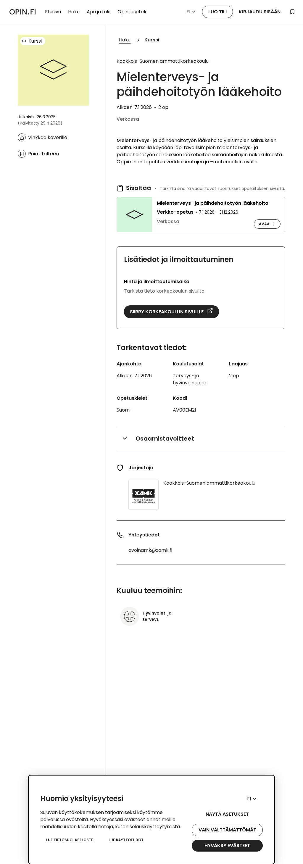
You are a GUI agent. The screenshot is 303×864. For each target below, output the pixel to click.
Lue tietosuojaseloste (69, 839)
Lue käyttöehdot (126, 839)
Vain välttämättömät (227, 829)
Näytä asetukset (227, 814)
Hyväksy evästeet (227, 845)
